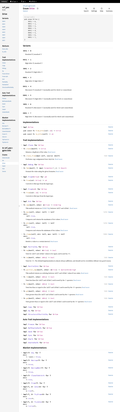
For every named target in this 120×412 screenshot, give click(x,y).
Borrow (34, 360)
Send (30, 332)
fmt (27, 168)
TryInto (38, 402)
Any (32, 353)
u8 (51, 131)
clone (28, 149)
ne (27, 257)
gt (27, 291)
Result (64, 168)
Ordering (57, 205)
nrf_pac (25, 6)
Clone (30, 145)
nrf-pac (14, 1)
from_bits (40, 131)
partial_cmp (31, 270)
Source (25, 11)
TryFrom (38, 394)
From (30, 177)
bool (54, 250)
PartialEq (32, 247)
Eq (29, 311)
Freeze (31, 324)
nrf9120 (33, 1)
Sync (30, 335)
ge (27, 298)
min (27, 223)
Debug (30, 164)
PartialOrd (33, 266)
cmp (27, 205)
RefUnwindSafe (35, 328)
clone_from (31, 156)
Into (36, 387)
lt (27, 277)
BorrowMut (35, 368)
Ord (29, 201)
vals (34, 6)
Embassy (4, 1)
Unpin (30, 339)
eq (27, 250)
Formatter (48, 168)
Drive (30, 127)
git (24, 1)
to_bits (39, 134)
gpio (30, 6)
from (28, 180)
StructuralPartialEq (38, 314)
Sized (33, 216)
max (27, 212)
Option (64, 270)
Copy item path (37, 8)
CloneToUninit (38, 375)
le (27, 284)
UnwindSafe (33, 343)
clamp (28, 234)
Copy (30, 307)
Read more (51, 152)
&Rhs (44, 257)
